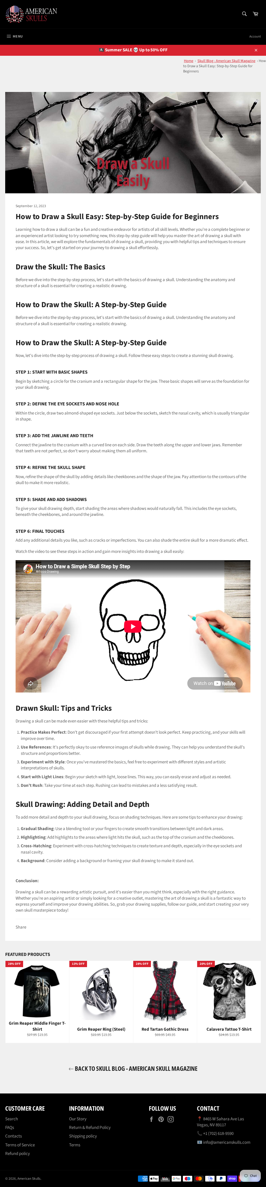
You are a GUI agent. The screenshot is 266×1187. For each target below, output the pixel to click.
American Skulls (29, 1178)
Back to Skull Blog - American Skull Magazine (135, 1068)
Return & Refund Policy (90, 1127)
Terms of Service (20, 1145)
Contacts (13, 1136)
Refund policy (17, 1154)
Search (11, 1119)
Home (188, 61)
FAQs (9, 1127)
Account (255, 36)
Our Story (78, 1119)
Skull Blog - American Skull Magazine (226, 61)
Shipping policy (83, 1136)
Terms (74, 1145)
